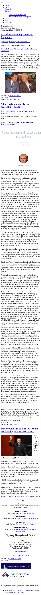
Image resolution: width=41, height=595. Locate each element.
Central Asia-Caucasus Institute (23, 513)
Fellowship (8, 22)
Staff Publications (15, 96)
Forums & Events (15, 559)
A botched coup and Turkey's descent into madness (16, 105)
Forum (7, 11)
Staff (6, 20)
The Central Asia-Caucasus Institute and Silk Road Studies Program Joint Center (22, 591)
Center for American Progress (25, 524)
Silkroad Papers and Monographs (20, 17)
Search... (4, 26)
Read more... (5, 98)
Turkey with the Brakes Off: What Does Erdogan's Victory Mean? (19, 430)
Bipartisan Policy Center (30, 518)
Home (7, 5)
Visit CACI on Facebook (20, 555)
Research (8, 9)
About (7, 7)
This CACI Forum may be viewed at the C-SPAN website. (20, 496)
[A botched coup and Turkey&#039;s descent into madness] (20, 113)
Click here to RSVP (20, 551)
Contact (7, 18)
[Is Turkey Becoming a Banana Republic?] (15, 42)
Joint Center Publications (17, 15)
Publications (9, 13)
